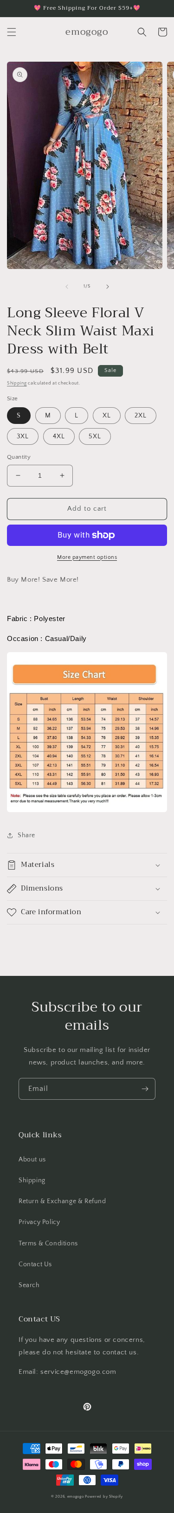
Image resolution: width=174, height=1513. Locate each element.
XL (107, 415)
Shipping (17, 383)
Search (29, 1285)
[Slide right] (107, 286)
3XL (23, 436)
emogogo (75, 1496)
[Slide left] (67, 286)
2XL (141, 415)
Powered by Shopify (104, 1496)
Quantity (19, 457)
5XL (95, 436)
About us (32, 1159)
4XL (59, 436)
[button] (11, 32)
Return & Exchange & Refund (62, 1201)
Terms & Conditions (48, 1243)
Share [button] (26, 835)
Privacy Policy (39, 1222)
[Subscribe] (145, 1089)
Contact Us (35, 1264)
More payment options (87, 557)
